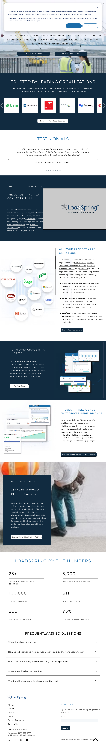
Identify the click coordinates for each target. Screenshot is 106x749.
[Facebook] (15, 740)
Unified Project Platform (33, 509)
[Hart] (53, 170)
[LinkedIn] (9, 740)
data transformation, (16, 225)
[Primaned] (60, 170)
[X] (21, 740)
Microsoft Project (66, 269)
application (30, 219)
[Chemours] (50, 170)
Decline (90, 26)
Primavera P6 (80, 263)
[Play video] (79, 208)
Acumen (91, 266)
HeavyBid (83, 269)
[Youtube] (27, 740)
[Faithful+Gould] (55, 170)
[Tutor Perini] (46, 170)
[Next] (97, 159)
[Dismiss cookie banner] (97, 8)
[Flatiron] (59, 170)
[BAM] (48, 170)
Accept (73, 26)
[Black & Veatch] (57, 170)
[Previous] (9, 159)
